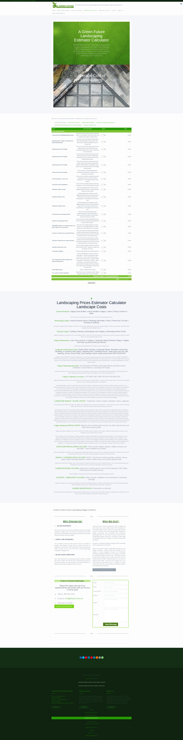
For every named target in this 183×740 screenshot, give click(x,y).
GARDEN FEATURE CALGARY (67, 468)
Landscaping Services (63, 10)
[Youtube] (86, 657)
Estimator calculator (90, 10)
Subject (95, 602)
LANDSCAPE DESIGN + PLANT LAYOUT (70, 401)
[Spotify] (102, 657)
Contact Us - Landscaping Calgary (59, 699)
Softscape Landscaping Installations (105, 122)
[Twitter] (83, 657)
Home (53, 10)
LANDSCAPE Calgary (56, 701)
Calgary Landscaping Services (58, 696)
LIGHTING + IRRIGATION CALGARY (70, 477)
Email (94, 587)
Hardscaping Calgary (62, 321)
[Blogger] (97, 657)
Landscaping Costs (92, 721)
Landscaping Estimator (60, 122)
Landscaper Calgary (31, 0)
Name (95, 582)
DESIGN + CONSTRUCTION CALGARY (70, 457)
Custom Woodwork (62, 311)
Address (95, 595)
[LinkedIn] (94, 657)
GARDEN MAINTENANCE (82, 488)
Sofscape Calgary (63, 331)
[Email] (100, 657)
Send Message (111, 624)
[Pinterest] (91, 657)
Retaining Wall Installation (88, 122)
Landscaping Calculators (92, 723)
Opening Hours (84, 691)
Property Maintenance (61, 340)
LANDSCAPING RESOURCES (62, 691)
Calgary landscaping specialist (67, 366)
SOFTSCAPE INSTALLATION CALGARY (71, 447)
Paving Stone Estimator (74, 122)
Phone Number (97, 591)
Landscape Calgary (104, 10)
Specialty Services (76, 10)
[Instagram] (89, 657)
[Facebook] (80, 657)
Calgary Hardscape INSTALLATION (67, 425)
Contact (113, 10)
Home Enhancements (58, 13)
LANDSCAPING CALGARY (19, 0)
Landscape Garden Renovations (66, 349)
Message (95, 614)
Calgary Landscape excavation (73, 377)
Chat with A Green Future (6, 0)
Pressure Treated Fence (90, 125)
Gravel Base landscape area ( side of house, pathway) (68, 125)
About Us (120, 10)
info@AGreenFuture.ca (74, 598)
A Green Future (89, 678)
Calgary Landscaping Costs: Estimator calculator (62, 703)
